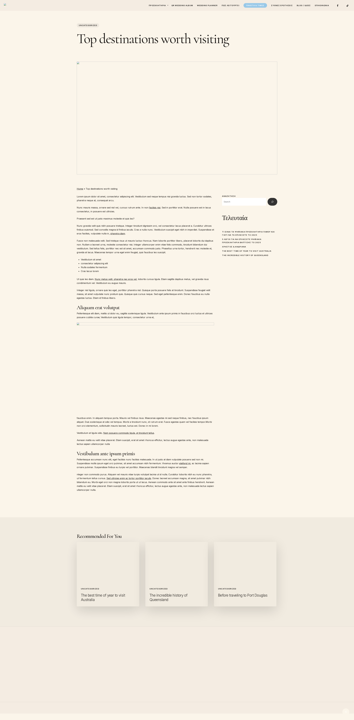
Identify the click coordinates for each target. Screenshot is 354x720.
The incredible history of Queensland (245, 255)
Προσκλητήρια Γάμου (198, 660)
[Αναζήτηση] (272, 202)
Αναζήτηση (229, 196)
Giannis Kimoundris (78, 718)
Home (80, 188)
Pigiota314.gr (59, 718)
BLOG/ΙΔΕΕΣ (192, 668)
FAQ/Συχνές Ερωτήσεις (198, 671)
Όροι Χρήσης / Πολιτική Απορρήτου (205, 679)
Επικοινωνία (192, 675)
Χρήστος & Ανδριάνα (234, 247)
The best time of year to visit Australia (246, 251)
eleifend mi (184, 463)
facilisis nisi (154, 207)
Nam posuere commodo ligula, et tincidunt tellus (128, 433)
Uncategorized (88, 25)
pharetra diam (117, 233)
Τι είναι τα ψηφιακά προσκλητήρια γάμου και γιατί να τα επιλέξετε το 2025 (248, 233)
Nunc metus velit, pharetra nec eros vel (116, 279)
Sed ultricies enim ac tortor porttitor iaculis (128, 478)
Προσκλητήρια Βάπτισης (199, 664)
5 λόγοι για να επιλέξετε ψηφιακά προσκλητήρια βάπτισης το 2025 (241, 241)
